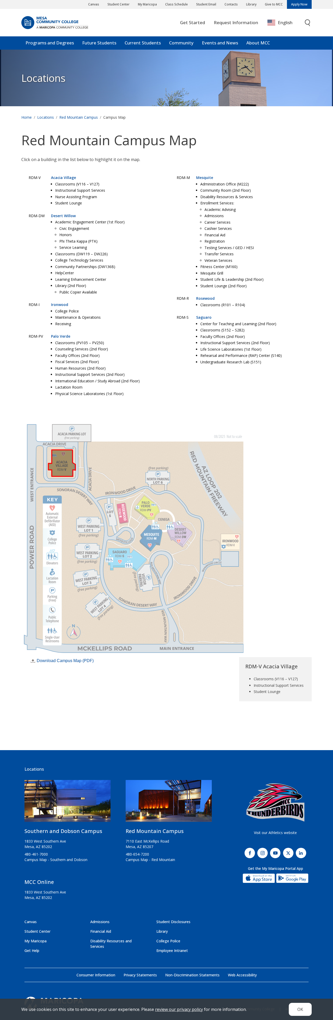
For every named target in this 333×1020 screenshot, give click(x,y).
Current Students (143, 43)
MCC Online (39, 881)
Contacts (231, 4)
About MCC (258, 43)
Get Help (31, 950)
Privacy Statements (140, 974)
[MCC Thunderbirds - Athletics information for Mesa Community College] (275, 802)
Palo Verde (60, 336)
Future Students (99, 43)
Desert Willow (63, 215)
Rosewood (205, 298)
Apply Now (299, 4)
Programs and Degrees (49, 43)
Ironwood (59, 304)
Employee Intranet (172, 950)
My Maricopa (147, 4)
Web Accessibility (242, 974)
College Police (168, 940)
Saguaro (204, 317)
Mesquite (204, 177)
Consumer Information (95, 974)
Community (181, 43)
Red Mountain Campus (78, 117)
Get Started (192, 22)
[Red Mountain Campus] (169, 803)
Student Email (206, 4)
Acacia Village (63, 177)
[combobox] (284, 23)
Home (26, 117)
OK (300, 1009)
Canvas (93, 4)
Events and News (220, 43)
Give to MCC (274, 4)
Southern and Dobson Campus (63, 831)
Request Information (236, 22)
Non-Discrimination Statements (192, 974)
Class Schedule (176, 4)
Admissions (100, 921)
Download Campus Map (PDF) (65, 660)
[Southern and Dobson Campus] (67, 803)
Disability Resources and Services (111, 943)
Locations (43, 78)
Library (251, 4)
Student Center (118, 4)
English (285, 22)
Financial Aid (100, 931)
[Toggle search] (308, 22)
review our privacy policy (179, 1009)
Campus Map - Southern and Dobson (55, 859)
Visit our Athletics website (275, 832)
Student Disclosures (173, 921)
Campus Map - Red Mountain (150, 859)
